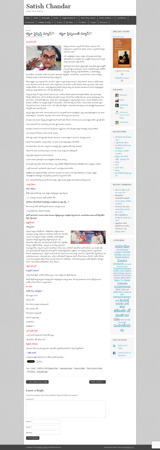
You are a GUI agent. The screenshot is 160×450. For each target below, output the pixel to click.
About (36, 18)
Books (56, 18)
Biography (46, 18)
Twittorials (122, 283)
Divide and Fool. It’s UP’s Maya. (125, 115)
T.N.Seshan (31, 372)
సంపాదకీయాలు (121, 18)
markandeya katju (66, 368)
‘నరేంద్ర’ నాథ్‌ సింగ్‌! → (97, 382)
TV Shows (83, 22)
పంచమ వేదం (124, 122)
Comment (30, 399)
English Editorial (68, 18)
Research (103, 22)
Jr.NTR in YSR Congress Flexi (47, 368)
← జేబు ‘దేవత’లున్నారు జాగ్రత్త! (37, 382)
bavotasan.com (129, 447)
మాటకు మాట (123, 319)
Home (28, 18)
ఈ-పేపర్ (28, 30)
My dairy (69, 22)
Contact (93, 22)
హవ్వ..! (117, 162)
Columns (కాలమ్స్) (44, 22)
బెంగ (116, 165)
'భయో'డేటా (122, 246)
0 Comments (40, 37)
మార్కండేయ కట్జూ (42, 372)
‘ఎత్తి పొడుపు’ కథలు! (122, 142)
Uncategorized (122, 286)
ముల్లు (117, 170)
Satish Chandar (48, 6)
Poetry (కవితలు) (105, 18)
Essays (59, 22)
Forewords (30, 22)
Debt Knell (126, 255)
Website (29, 433)
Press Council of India (94, 368)
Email (28, 427)
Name (29, 421)
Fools (33, 368)
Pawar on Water (79, 368)
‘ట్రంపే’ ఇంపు (119, 167)
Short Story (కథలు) (88, 18)
